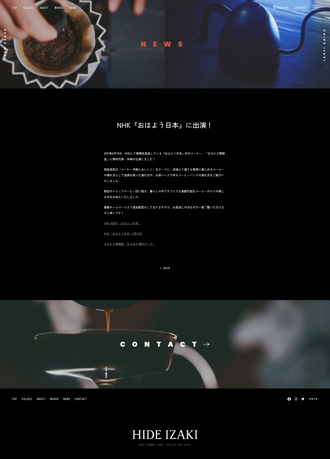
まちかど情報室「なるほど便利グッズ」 (129, 244)
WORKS (59, 8)
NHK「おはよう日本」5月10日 (123, 234)
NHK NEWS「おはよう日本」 (122, 223)
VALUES (28, 8)
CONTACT (301, 8)
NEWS (72, 8)
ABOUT (44, 8)
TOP (14, 8)
